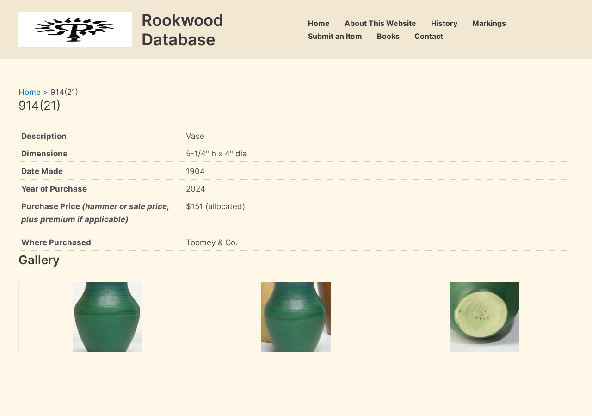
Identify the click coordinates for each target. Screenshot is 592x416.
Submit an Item (335, 36)
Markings (489, 23)
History (444, 23)
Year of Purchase (54, 188)
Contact (428, 36)
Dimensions (44, 153)
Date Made (42, 171)
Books (388, 36)
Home (319, 23)
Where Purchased (56, 242)
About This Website (380, 23)
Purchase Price (95, 213)
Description (44, 136)
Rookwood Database (182, 29)
